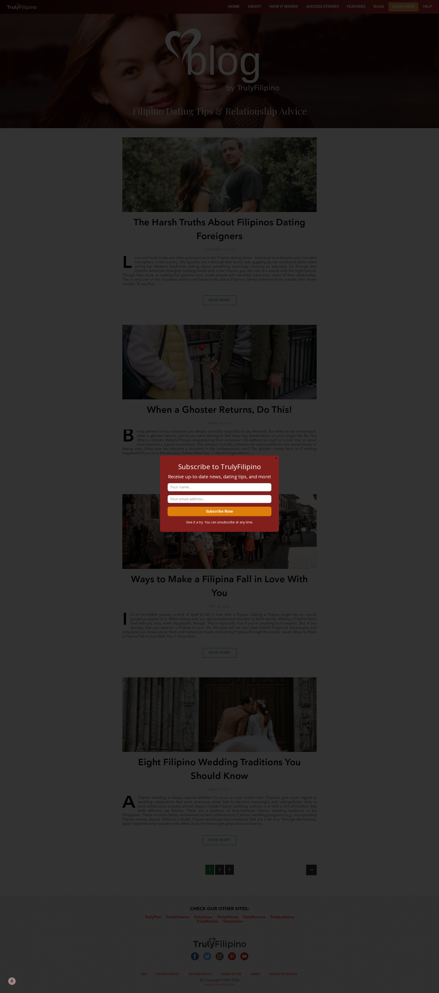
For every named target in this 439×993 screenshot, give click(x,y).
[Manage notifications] (12, 981)
